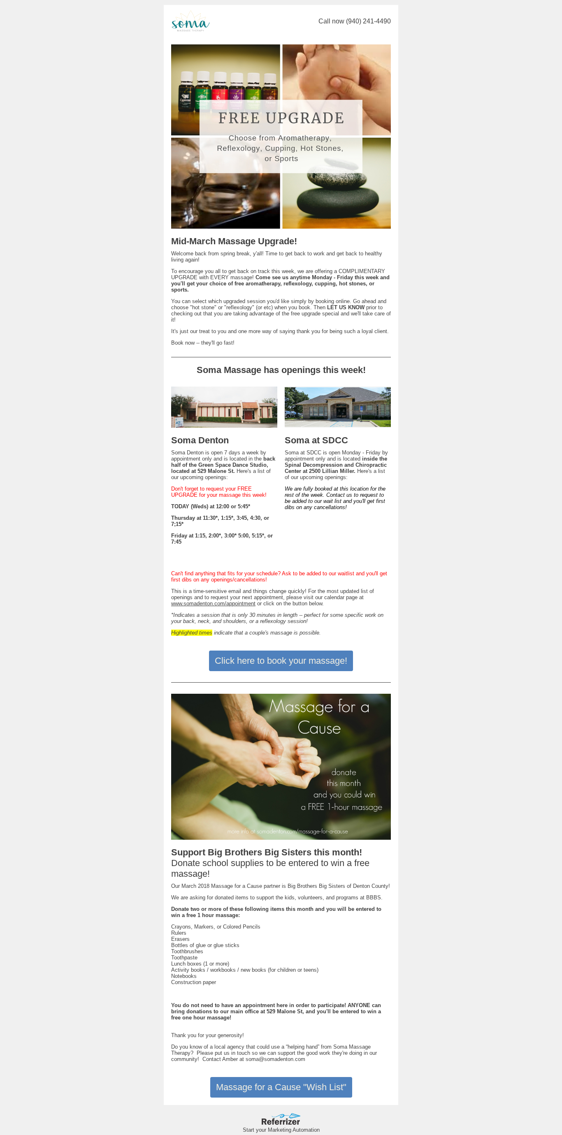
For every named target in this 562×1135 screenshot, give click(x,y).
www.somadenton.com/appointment (213, 603)
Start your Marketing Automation (281, 1130)
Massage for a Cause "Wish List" (281, 1087)
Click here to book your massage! (281, 661)
